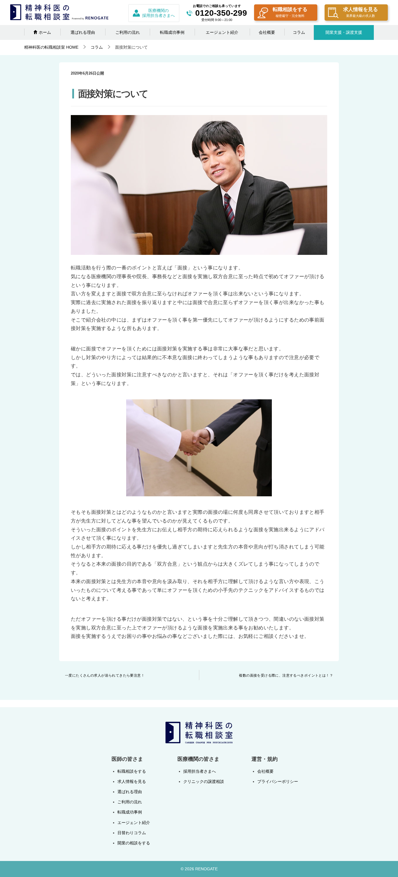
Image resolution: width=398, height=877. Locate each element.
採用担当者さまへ (199, 771)
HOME (51, 47)
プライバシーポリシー (277, 781)
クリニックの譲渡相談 (203, 781)
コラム (299, 32)
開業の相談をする (133, 843)
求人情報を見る (360, 12)
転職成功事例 (172, 32)
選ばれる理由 (83, 32)
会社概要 (267, 32)
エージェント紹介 (222, 32)
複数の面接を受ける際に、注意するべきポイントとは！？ (286, 675)
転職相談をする (290, 12)
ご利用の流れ (127, 32)
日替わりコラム (131, 832)
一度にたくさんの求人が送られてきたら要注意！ (105, 675)
